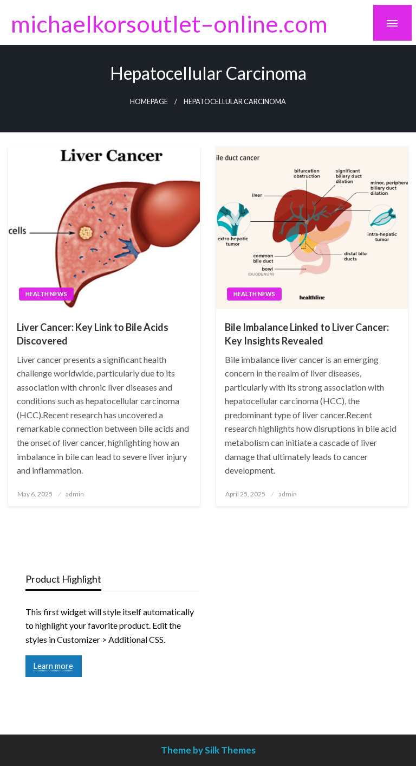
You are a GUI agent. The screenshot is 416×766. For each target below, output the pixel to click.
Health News (46, 293)
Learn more (53, 666)
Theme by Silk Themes (208, 750)
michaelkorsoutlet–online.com (169, 23)
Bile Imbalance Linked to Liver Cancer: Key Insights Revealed (307, 334)
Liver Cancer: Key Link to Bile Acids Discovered (92, 334)
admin (75, 494)
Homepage (149, 102)
